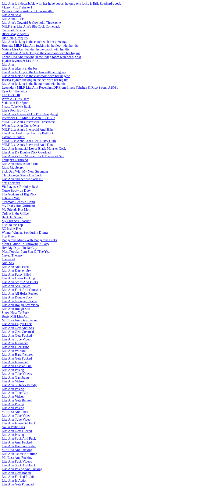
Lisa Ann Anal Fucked (17, 442)
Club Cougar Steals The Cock (22, 175)
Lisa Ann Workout (14, 351)
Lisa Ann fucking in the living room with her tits (34, 83)
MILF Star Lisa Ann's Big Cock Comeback (31, 26)
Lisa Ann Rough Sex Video (20, 305)
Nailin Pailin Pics (13, 427)
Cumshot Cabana (13, 30)
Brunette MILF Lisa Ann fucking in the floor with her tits (40, 45)
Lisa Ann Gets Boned (16, 473)
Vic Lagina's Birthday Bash (20, 186)
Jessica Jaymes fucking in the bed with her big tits (35, 80)
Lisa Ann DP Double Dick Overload (26, 152)
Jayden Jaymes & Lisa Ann (20, 61)
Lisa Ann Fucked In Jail (18, 476)
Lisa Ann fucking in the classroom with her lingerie (36, 76)
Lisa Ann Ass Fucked (16, 286)
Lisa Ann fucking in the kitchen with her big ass (34, 72)
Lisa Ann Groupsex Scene (19, 301)
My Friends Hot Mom (16, 209)
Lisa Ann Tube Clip (15, 393)
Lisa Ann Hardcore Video (19, 446)
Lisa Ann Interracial (15, 343)
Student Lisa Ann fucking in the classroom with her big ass (41, 53)
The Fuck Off (11, 95)
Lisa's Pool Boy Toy (15, 110)
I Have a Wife (11, 198)
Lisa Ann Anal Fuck (15, 267)
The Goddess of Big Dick (19, 194)
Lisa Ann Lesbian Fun (17, 366)
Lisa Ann (8, 64)
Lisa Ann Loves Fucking (18, 278)
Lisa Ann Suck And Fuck (19, 438)
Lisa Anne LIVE (13, 19)
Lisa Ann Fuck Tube (15, 347)
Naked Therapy (12, 255)
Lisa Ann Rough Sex (16, 309)
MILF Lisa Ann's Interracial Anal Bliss (28, 129)
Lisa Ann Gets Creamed (18, 331)
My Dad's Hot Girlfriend (18, 206)
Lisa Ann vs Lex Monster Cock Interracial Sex (33, 156)
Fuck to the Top (12, 225)
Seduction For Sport (15, 103)
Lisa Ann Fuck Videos (17, 461)
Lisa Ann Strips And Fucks (20, 282)
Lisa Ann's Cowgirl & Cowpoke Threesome (31, 22)
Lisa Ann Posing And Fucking (22, 469)
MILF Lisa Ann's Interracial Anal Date (27, 144)
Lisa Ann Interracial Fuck (19, 423)
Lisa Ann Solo (11, 15)
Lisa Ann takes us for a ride (20, 164)
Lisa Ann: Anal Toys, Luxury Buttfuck (28, 133)
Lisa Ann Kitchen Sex (16, 270)
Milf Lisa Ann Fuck (15, 412)
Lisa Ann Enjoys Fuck (17, 324)
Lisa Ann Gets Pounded (18, 484)
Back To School (12, 217)
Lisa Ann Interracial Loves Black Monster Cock (34, 148)
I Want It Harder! (13, 137)
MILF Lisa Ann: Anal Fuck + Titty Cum (29, 141)
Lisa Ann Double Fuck (17, 297)
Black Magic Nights (15, 34)
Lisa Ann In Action (14, 480)
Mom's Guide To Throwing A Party (25, 244)
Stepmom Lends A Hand (18, 202)
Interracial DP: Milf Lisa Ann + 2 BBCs (28, 118)
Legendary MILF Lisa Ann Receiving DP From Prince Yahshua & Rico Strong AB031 (60, 87)
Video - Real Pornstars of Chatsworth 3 (28, 11)
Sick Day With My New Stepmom (25, 171)
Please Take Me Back (16, 106)
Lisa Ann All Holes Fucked (20, 293)
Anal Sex (8, 263)
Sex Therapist (11, 183)
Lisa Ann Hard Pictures (17, 354)
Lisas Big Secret (13, 167)
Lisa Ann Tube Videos (17, 373)
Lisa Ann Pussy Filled (16, 274)
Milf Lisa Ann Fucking (17, 450)
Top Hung (8, 236)
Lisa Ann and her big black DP (22, 179)
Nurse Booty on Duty (16, 190)
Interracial (8, 259)
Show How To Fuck (15, 312)
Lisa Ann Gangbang (15, 377)
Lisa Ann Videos (13, 381)
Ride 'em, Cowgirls (15, 38)
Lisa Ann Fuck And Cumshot (21, 289)
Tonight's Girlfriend (15, 160)
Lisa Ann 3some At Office (19, 454)
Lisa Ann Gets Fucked (17, 335)
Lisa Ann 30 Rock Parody (19, 385)
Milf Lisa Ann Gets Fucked (20, 320)
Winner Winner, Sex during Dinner (25, 232)
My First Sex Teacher (16, 221)
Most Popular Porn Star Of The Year (26, 251)
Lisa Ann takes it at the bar (19, 68)
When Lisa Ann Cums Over (20, 125)
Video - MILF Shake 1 (17, 7)
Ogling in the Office (15, 213)
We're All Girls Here (15, 99)
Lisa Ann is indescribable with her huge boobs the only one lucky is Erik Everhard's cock (61, 3)
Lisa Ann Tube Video (16, 339)
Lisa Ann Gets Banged (17, 400)
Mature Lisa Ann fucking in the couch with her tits (35, 49)
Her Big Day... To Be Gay (19, 248)
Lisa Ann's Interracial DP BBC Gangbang (30, 114)
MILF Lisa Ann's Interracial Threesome (28, 122)
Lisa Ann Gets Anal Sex (18, 328)
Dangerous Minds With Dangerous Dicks (29, 240)
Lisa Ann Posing (13, 370)
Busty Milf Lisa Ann (15, 316)
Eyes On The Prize (14, 91)
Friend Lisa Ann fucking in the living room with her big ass (41, 57)
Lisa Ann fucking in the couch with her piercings (34, 41)
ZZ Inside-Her (11, 228)
